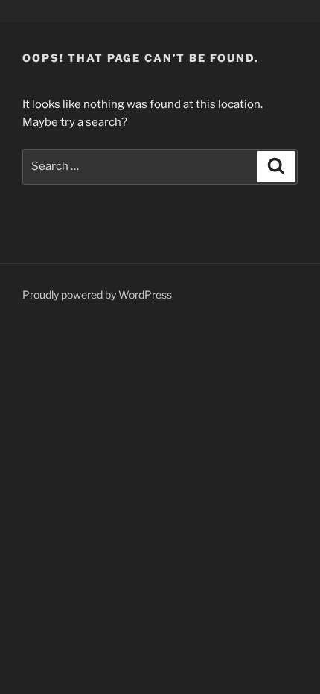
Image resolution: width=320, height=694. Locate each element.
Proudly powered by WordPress (97, 294)
